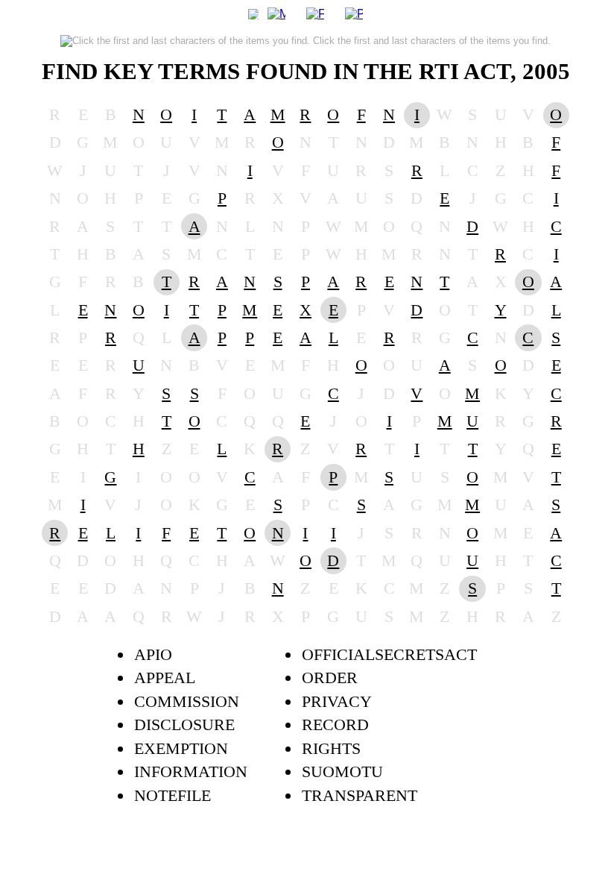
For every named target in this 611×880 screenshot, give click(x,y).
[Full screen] (315, 13)
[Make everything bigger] (276, 13)
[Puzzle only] (354, 13)
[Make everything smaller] (253, 13)
